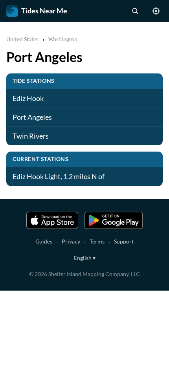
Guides (43, 241)
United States (22, 39)
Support (124, 241)
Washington (62, 39)
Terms (97, 241)
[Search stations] (134, 11)
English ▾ (85, 257)
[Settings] (156, 11)
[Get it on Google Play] (113, 220)
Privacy (71, 241)
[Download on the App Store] (52, 220)
